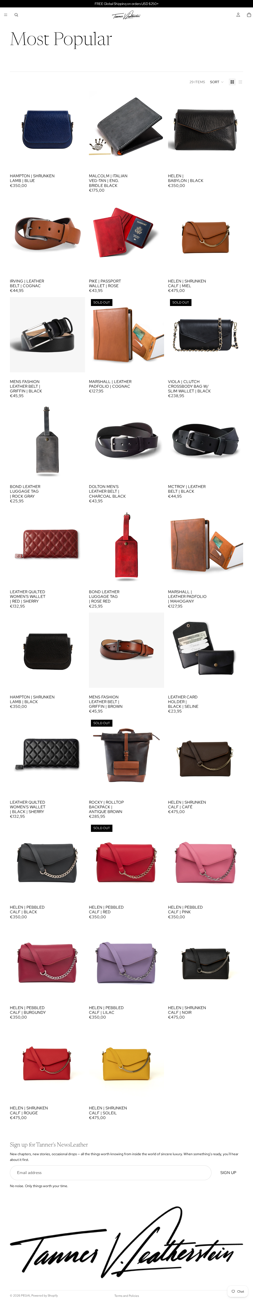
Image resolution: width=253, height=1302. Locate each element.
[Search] (16, 14)
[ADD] (77, 158)
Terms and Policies (126, 1296)
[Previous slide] (17, 129)
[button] (217, 82)
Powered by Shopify (44, 1296)
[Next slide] (77, 129)
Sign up (228, 1172)
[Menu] (5, 15)
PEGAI (25, 1296)
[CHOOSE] (77, 264)
